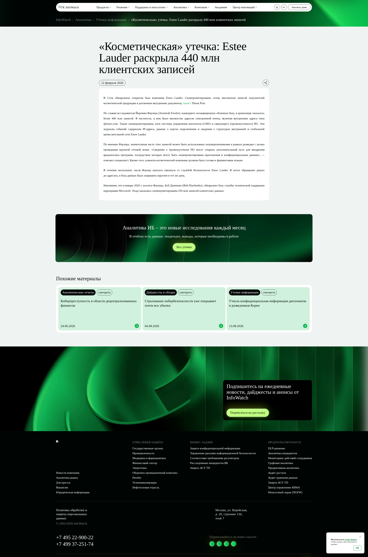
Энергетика (139, 467)
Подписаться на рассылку (247, 412)
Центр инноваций (244, 7)
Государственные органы (147, 448)
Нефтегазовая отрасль (145, 487)
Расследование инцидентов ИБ (209, 463)
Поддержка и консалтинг (150, 7)
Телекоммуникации (144, 482)
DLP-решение (276, 448)
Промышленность (143, 453)
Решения (121, 7)
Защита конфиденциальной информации (215, 448)
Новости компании (67, 472)
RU (284, 7)
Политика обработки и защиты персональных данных (71, 514)
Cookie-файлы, (351, 539)
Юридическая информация (72, 492)
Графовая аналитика (280, 463)
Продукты (102, 7)
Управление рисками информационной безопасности (223, 453)
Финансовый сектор (144, 463)
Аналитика (180, 7)
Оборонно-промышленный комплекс (155, 472)
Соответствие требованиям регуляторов (214, 458)
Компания (201, 7)
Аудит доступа (277, 472)
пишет (187, 103)
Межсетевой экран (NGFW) (285, 492)
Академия (221, 7)
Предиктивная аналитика (283, 467)
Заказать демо (299, 7)
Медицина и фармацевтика (149, 458)
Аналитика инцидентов (282, 453)
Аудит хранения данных (283, 477)
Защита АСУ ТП (200, 467)
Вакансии (62, 487)
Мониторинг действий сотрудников (290, 458)
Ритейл (136, 477)
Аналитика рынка (67, 477)
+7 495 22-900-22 (74, 537)
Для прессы (63, 482)
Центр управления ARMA (284, 487)
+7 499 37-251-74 (74, 544)
